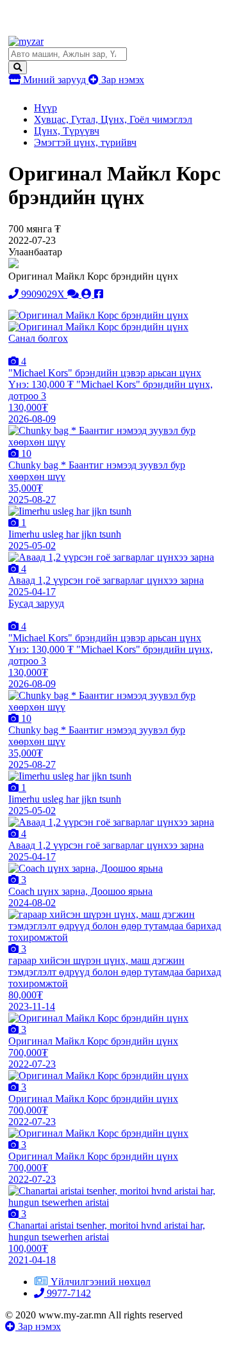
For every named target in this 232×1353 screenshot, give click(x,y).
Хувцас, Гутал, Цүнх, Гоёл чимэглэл (113, 119)
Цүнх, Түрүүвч (66, 130)
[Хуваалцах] (98, 294)
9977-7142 (67, 1293)
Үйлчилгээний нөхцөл (101, 1281)
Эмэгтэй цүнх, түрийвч (85, 142)
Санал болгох (38, 338)
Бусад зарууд (36, 603)
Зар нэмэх (121, 79)
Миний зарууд (54, 79)
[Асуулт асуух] (74, 294)
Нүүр (45, 107)
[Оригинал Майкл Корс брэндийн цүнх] (98, 315)
